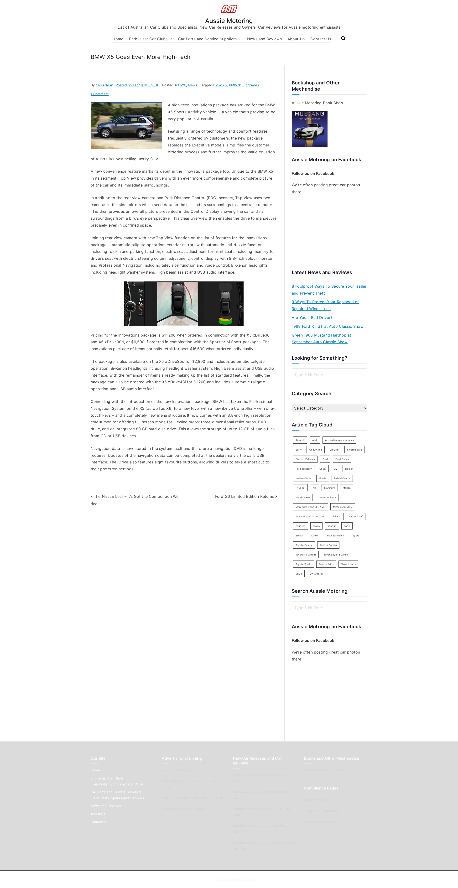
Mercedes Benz (326, 497)
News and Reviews (264, 38)
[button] (169, 39)
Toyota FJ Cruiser (306, 554)
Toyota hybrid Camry (336, 554)
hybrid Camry (342, 478)
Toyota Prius (326, 564)
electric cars (354, 449)
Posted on (137, 85)
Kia (314, 487)
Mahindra (329, 487)
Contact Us (320, 38)
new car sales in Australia (311, 516)
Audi (314, 440)
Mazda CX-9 (303, 497)
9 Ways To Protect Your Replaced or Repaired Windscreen (325, 305)
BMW (182, 85)
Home (117, 38)
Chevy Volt (315, 449)
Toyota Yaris (348, 564)
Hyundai (300, 487)
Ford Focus (342, 459)
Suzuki (314, 535)
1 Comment (100, 94)
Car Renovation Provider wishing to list (192, 798)
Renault (332, 525)
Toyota (355, 535)
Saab (347, 525)
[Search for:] (329, 375)
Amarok (300, 440)
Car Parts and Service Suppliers (207, 38)
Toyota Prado (303, 564)
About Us (296, 38)
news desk (104, 85)
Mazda (347, 487)
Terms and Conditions (321, 811)
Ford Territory (304, 468)
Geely (322, 468)
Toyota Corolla (328, 545)
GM (336, 468)
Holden (349, 468)
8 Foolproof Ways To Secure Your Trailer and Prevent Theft (329, 290)
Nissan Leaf (356, 516)
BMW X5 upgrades (244, 85)
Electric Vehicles (305, 459)
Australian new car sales (339, 440)
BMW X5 (220, 85)
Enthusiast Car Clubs (148, 38)
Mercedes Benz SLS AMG (310, 506)
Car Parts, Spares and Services (119, 798)
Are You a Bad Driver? (312, 317)
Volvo (299, 573)
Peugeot (300, 525)
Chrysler (334, 449)
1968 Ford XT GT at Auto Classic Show (328, 326)
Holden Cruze (303, 478)
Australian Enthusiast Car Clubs (119, 784)
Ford (325, 459)
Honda (323, 478)
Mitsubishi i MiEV (343, 506)
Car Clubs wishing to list (181, 770)
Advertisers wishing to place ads (187, 808)
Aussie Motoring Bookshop (325, 770)
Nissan (337, 516)
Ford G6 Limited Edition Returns (244, 496)
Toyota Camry (304, 545)
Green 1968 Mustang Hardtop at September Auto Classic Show (321, 338)
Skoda (299, 535)
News (192, 85)
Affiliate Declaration (319, 822)
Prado (316, 525)
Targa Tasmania (334, 535)
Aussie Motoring (229, 20)
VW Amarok (316, 573)
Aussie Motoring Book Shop (317, 102)
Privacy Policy (315, 800)
